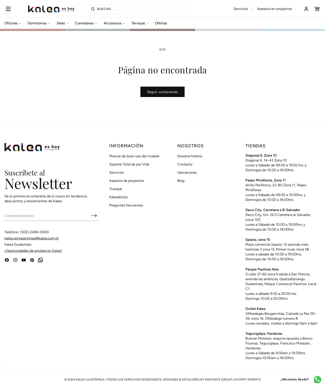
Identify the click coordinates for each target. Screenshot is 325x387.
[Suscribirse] (94, 215)
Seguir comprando (162, 92)
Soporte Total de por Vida (129, 164)
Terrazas (138, 23)
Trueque (115, 189)
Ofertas (161, 23)
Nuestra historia (189, 156)
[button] (8, 9)
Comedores (84, 23)
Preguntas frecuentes (126, 205)
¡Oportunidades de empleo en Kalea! (33, 251)
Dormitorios (37, 23)
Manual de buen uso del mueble (134, 156)
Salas (61, 23)
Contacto (184, 164)
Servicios (240, 9)
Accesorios (112, 23)
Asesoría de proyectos (126, 181)
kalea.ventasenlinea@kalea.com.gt (31, 238)
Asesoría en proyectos (274, 9)
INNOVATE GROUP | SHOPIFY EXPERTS (233, 379)
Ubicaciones (187, 172)
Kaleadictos (118, 197)
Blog (180, 181)
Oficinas (10, 23)
